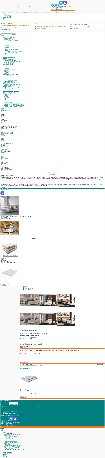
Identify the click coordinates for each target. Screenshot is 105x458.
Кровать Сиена (99, 364)
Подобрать (52, 174)
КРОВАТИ (5, 48)
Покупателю (5, 18)
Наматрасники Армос (10, 88)
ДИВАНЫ (5, 58)
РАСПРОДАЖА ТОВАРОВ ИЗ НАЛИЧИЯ (12, 103)
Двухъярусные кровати (13, 79)
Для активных (5, 163)
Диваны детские (9, 81)
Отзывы (5, 19)
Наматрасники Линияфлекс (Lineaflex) (14, 87)
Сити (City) (7, 47)
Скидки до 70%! (5, 29)
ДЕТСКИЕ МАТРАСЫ (8, 59)
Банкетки (7, 73)
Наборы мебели (9, 100)
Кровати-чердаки (11, 77)
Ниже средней (5, 146)
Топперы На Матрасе (10, 63)
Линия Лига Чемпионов (13, 40)
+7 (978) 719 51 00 (55, 4)
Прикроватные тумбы (10, 69)
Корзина (2, 428)
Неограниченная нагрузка (7, 143)
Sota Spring (4, 128)
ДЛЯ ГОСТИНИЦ (7, 93)
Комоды (7, 68)
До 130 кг (4, 137)
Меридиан (7, 46)
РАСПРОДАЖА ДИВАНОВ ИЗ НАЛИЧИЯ (14, 104)
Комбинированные (6, 151)
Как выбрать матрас (7, 16)
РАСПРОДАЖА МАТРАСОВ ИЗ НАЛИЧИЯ (15, 105)
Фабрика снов (8, 42)
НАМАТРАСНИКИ (7, 86)
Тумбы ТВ (7, 72)
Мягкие (3, 145)
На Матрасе (8, 38)
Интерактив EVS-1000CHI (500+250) (10, 129)
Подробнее (23, 397)
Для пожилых (5, 162)
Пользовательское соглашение (10, 413)
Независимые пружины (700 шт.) (9, 127)
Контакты (5, 20)
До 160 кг (4, 140)
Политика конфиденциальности (10, 411)
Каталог (4, 14)
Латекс (3, 155)
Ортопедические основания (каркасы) (11, 89)
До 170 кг (4, 141)
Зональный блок (5, 122)
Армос (6, 41)
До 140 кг (4, 138)
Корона (7, 45)
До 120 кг (4, 135)
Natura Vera (8, 43)
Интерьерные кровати (10, 50)
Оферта (5, 412)
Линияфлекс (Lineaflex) (10, 39)
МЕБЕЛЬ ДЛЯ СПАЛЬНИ (9, 64)
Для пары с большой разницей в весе (10, 164)
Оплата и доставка (7, 17)
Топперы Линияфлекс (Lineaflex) (12, 61)
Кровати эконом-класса (10, 54)
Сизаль (3, 157)
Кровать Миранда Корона (6, 215)
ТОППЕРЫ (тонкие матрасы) (9, 60)
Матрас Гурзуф (3, 258)
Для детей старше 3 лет (7, 169)
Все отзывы (3, 189)
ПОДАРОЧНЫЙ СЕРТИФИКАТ (10, 92)
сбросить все (3, 108)
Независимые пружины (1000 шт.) (9, 126)
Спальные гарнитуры (10, 65)
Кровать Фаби (3, 237)
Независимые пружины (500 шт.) (9, 131)
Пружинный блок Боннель (7, 132)
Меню (1, 429)
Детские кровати (9, 75)
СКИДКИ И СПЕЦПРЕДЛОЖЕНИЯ (11, 91)
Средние (4, 147)
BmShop (17, 415)
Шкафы (7, 70)
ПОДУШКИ (5, 83)
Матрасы (7, 95)
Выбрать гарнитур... (41, 28)
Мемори (3, 156)
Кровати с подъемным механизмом (16, 51)
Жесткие (4, 150)
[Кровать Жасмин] (29, 309)
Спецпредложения (7, 15)
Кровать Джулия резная (27, 364)
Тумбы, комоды (8, 102)
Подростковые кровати (13, 76)
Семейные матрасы (6, 165)
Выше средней (5, 149)
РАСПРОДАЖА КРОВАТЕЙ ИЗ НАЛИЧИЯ (15, 106)
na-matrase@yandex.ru (5, 400)
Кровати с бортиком (12, 80)
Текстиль (7, 97)
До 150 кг (4, 139)
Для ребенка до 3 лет (6, 159)
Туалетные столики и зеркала (12, 66)
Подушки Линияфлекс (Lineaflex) (12, 84)
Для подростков (5, 168)
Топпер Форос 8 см (4, 281)
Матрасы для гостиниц (7, 170)
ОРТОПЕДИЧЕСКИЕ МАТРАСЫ (10, 37)
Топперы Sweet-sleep (10, 62)
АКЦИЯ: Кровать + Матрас (9, 57)
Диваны (7, 96)
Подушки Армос (9, 85)
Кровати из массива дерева (11, 49)
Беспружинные (5, 123)
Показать (12, 175)
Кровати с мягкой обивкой (14, 52)
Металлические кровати (10, 53)
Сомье (6, 56)
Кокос (3, 153)
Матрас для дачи (5, 161)
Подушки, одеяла (9, 98)
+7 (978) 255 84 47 (55, 5)
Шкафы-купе (8, 71)
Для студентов (5, 167)
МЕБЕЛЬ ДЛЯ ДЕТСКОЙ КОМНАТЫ (11, 74)
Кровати (7, 94)
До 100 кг (4, 134)
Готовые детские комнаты (11, 82)
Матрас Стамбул (25, 368)
